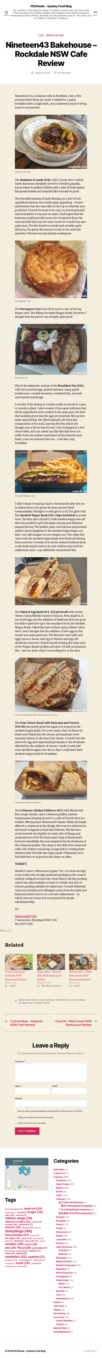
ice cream (38, 1238)
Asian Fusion (62, 1184)
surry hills (9, 1263)
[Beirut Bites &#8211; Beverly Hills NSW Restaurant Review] (51, 962)
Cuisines (58, 1177)
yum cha (22, 1266)
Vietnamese (62, 1298)
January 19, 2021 (42, 73)
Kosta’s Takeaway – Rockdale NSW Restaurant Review (16, 975)
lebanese (50, 1000)
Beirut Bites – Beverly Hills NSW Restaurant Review (49, 975)
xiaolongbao (10, 1266)
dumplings (18, 1231)
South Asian (62, 1280)
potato (35, 1250)
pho (10, 1247)
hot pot (26, 1238)
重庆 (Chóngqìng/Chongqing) (77, 1205)
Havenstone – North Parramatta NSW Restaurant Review (80, 975)
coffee (37, 1222)
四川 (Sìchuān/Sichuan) (70, 1202)
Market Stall (59, 1328)
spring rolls (39, 1260)
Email (55, 1086)
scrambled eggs (25, 1260)
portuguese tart (25, 1003)
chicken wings (18, 1218)
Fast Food (58, 1306)
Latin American (64, 1247)
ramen (10, 1253)
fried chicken (17, 1235)
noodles (14, 1244)
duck (37, 1228)
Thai (58, 1294)
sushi (23, 1263)
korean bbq (31, 1241)
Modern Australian (66, 1265)
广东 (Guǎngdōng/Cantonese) (74, 1209)
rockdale (38, 1003)
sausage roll (11, 1260)
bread (21, 1212)
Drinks (56, 1302)
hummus (35, 1000)
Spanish (60, 1291)
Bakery (60, 1188)
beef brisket (10, 1212)
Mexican (63, 1254)
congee (11, 1224)
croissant (25, 1224)
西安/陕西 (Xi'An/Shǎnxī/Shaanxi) (75, 1213)
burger (35, 1212)
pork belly (39, 1248)
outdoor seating (77, 1000)
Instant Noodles (64, 1320)
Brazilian (63, 1250)
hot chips (12, 1238)
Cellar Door (59, 1173)
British (59, 1191)
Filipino (57, 1309)
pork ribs (10, 1251)
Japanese (61, 1239)
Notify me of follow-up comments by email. (36, 1117)
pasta (31, 1244)
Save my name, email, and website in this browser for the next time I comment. (50, 1111)
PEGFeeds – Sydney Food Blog (30, 1351)
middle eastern (62, 1000)
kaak (42, 1000)
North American (64, 1272)
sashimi (36, 1257)
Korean (60, 1243)
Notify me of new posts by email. (31, 1123)
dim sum (27, 1228)
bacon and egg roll (14, 1209)
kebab (19, 1241)
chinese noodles (17, 1221)
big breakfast (24, 1000)
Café (41, 35)
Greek (59, 1228)
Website (18, 1098)
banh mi (33, 1208)
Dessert (60, 1217)
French (59, 1224)
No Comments (64, 73)
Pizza (24, 1247)
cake (9, 1215)
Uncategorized (61, 1331)
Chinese (60, 1199)
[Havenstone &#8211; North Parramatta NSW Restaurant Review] (83, 962)
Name (18, 1086)
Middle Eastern (55, 35)
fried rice (34, 1235)
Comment (20, 1061)
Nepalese (61, 1269)
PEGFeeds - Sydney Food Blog (50, 6)
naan (42, 1241)
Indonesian (62, 1232)
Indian (61, 1283)
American (61, 1180)
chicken (20, 1215)
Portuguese (62, 1276)
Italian (59, 1235)
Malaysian (61, 1257)
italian (9, 1241)
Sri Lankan (64, 1287)
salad (21, 1253)
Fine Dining (59, 1313)
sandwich (16, 1257)
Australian (59, 1169)
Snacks (60, 1324)
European (61, 1220)
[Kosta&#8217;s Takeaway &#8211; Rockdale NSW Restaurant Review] (19, 962)
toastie (46, 1003)
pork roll (22, 1251)
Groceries (58, 1317)
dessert (13, 1227)
